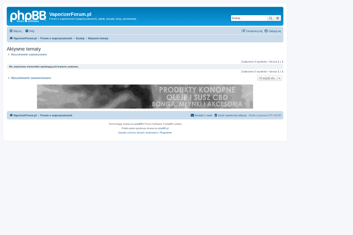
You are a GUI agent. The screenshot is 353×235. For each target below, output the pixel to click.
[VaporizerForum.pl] (28, 15)
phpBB (138, 124)
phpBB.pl (163, 128)
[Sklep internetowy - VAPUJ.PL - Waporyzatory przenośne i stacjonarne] (145, 97)
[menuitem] (30, 31)
